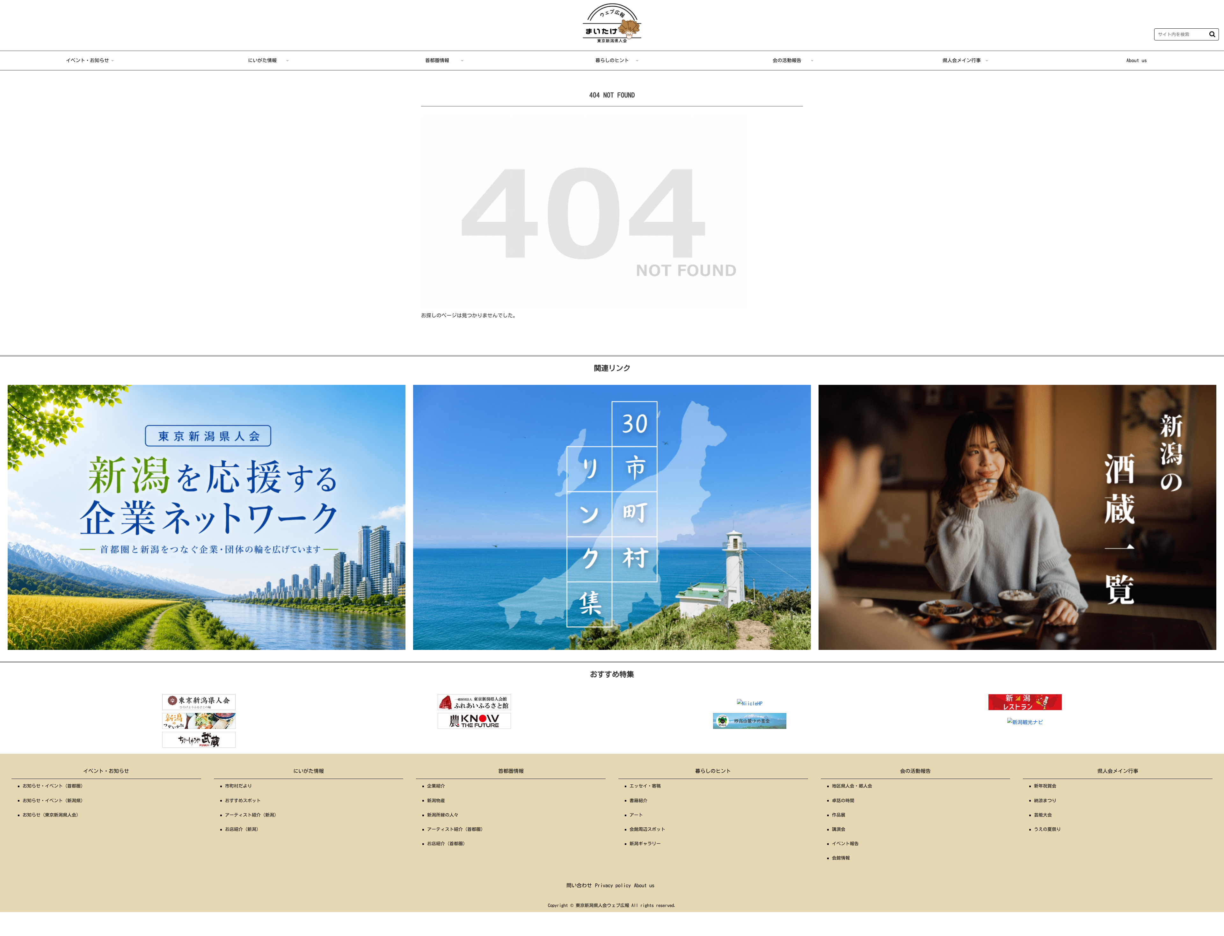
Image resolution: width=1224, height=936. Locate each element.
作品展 (838, 815)
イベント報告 (845, 843)
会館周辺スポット (647, 829)
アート (636, 815)
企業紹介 (436, 786)
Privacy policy (613, 885)
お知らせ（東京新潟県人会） (52, 815)
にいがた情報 (308, 771)
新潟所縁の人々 (442, 815)
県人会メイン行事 (1117, 771)
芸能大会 (1043, 815)
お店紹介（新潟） (243, 829)
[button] (1212, 34)
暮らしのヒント (713, 771)
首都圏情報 (511, 771)
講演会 (838, 829)
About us (644, 885)
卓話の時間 (843, 800)
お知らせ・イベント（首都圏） (54, 786)
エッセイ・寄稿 (645, 786)
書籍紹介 (638, 800)
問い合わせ (579, 885)
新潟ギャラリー (645, 843)
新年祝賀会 (1045, 786)
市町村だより (238, 786)
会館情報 (841, 858)
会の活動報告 (915, 771)
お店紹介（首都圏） (447, 843)
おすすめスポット (243, 800)
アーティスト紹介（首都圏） (456, 829)
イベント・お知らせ (106, 771)
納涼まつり (1045, 800)
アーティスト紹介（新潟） (252, 815)
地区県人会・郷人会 (852, 786)
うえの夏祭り (1047, 829)
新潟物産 (436, 800)
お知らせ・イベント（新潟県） (54, 800)
